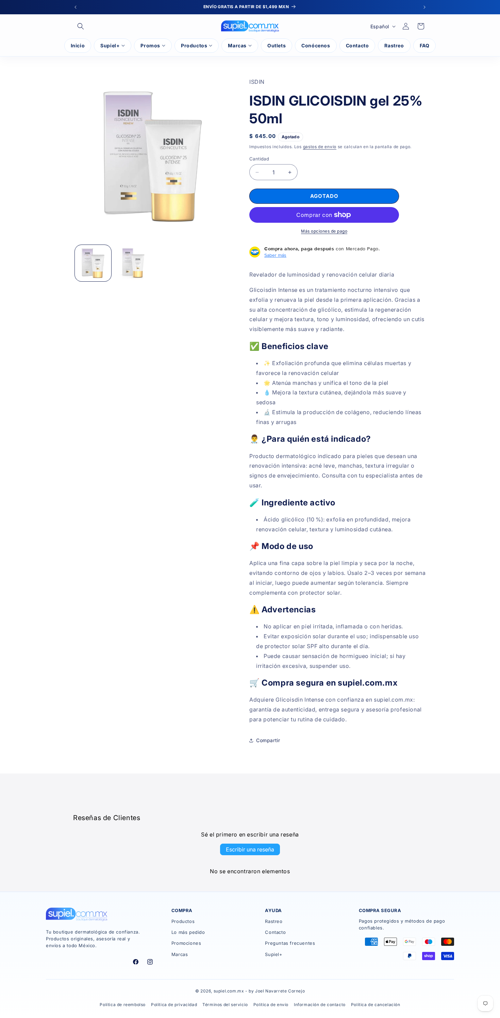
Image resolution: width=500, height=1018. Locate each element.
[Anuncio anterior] (75, 7)
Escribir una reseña (250, 849)
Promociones (186, 943)
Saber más (275, 255)
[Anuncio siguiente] (424, 7)
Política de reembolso (123, 1004)
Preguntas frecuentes (290, 943)
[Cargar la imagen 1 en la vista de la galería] (93, 263)
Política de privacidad (174, 1004)
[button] (80, 26)
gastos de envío (320, 146)
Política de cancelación (375, 1004)
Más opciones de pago (324, 231)
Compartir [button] (268, 740)
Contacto (275, 932)
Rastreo (273, 921)
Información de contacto (320, 1004)
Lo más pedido (188, 932)
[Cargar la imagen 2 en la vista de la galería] (133, 263)
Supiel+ (273, 954)
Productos (183, 921)
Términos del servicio (225, 1004)
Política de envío (270, 1004)
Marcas (179, 954)
